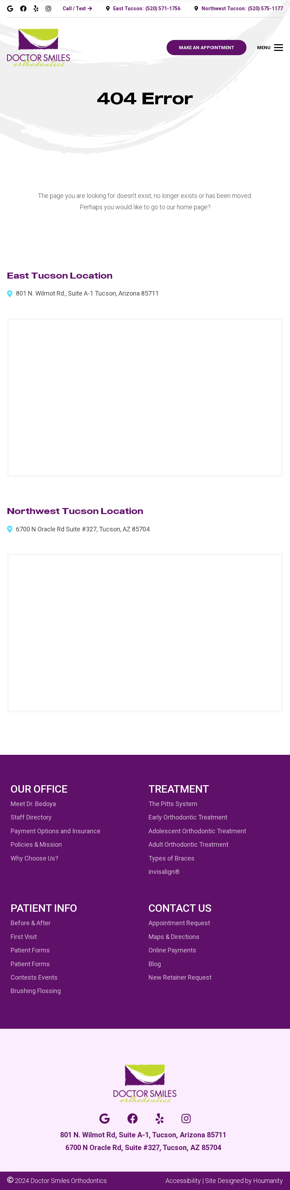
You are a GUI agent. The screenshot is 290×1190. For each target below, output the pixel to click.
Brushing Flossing (36, 990)
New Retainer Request (180, 977)
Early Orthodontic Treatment (188, 817)
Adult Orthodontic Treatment (188, 844)
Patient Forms (30, 950)
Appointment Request (179, 923)
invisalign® (164, 871)
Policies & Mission (36, 844)
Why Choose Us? (34, 858)
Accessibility (183, 1180)
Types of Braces (172, 858)
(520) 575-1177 (265, 8)
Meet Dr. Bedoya (33, 803)
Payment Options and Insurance (55, 831)
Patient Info (44, 908)
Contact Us (180, 908)
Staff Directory (31, 817)
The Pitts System (173, 803)
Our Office (39, 789)
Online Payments (172, 950)
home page (192, 207)
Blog (155, 964)
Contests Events (34, 977)
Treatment (179, 789)
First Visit (24, 936)
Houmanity (268, 1180)
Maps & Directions (174, 936)
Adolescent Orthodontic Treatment (197, 831)
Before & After (31, 923)
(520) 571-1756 (162, 8)
